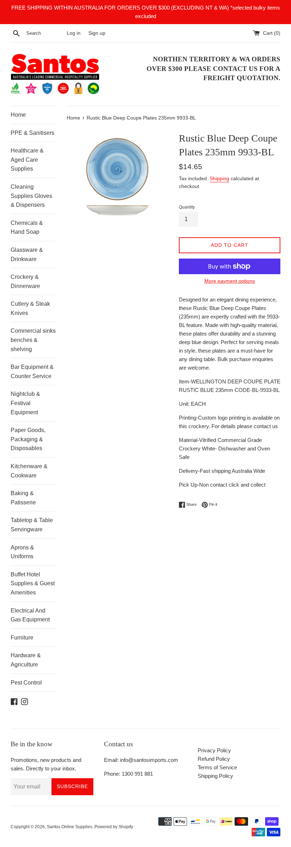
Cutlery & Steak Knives (30, 308)
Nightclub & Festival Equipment (25, 403)
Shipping (219, 178)
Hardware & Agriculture (26, 660)
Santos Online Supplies (69, 826)
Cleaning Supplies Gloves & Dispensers (31, 196)
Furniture (22, 638)
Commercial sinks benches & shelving (33, 340)
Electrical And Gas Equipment (30, 615)
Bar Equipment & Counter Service (32, 371)
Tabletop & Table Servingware (32, 524)
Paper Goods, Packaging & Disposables (28, 439)
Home (18, 115)
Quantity (187, 207)
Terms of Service (217, 767)
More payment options (229, 281)
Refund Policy (214, 759)
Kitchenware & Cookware (29, 470)
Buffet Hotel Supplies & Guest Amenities (33, 583)
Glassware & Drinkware (27, 254)
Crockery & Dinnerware (25, 281)
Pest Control (26, 683)
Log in (74, 33)
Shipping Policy (215, 776)
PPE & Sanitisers (32, 133)
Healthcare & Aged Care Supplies (27, 160)
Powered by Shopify (113, 826)
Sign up (96, 33)
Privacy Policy (214, 750)
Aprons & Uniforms (22, 552)
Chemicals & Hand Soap (27, 227)
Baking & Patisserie (23, 497)
